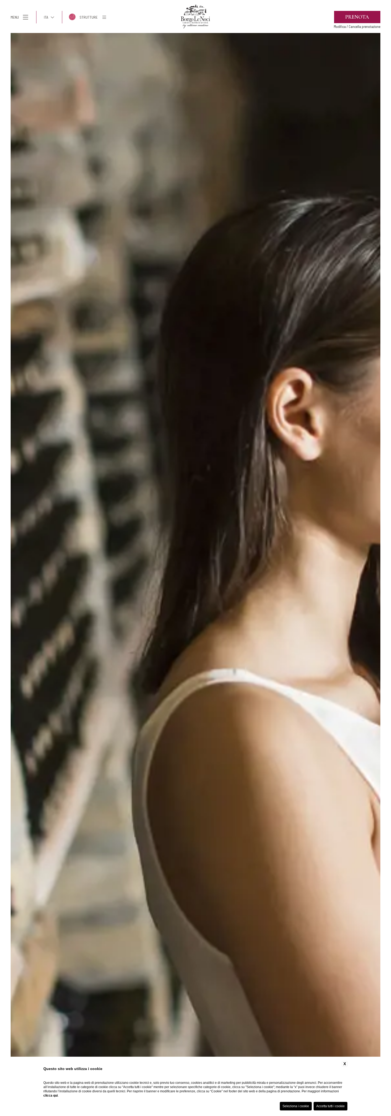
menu (15, 17)
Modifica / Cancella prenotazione (357, 26)
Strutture (89, 17)
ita (46, 17)
